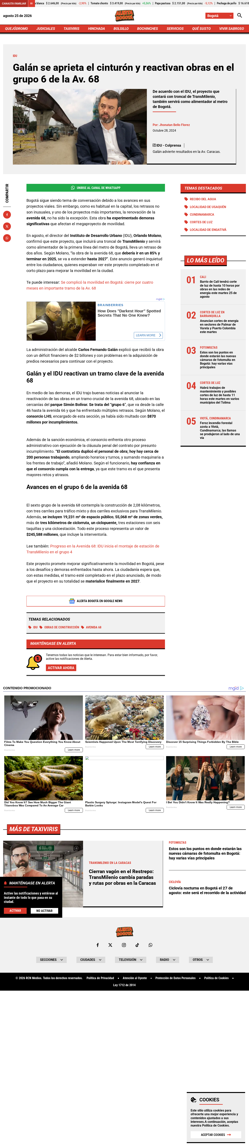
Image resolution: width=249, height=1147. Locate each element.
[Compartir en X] (7, 226)
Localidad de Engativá (208, 230)
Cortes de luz (201, 222)
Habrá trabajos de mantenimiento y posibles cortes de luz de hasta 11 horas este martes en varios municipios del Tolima (219, 395)
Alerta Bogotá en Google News (100, 601)
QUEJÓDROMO (16, 29)
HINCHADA (96, 29)
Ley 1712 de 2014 (124, 985)
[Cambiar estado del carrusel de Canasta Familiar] (31, 3)
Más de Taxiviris (34, 829)
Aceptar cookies (213, 1135)
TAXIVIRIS (71, 29)
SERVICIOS (175, 29)
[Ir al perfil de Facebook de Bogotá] (98, 945)
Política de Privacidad (100, 978)
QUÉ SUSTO (201, 29)
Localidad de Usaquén (208, 207)
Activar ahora (61, 667)
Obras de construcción (61, 627)
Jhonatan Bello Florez (174, 125)
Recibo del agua (203, 199)
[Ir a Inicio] (124, 16)
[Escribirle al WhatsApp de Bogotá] (150, 945)
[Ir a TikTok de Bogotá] (137, 945)
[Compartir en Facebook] (7, 215)
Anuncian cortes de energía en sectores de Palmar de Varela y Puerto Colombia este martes (219, 326)
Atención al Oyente (135, 978)
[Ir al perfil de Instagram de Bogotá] (124, 945)
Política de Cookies (215, 1125)
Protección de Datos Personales (175, 978)
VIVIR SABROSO (231, 29)
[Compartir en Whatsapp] (7, 238)
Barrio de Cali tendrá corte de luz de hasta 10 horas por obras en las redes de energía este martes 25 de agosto (220, 289)
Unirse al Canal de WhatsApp (98, 188)
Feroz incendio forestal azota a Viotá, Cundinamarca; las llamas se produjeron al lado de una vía (220, 430)
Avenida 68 (93, 627)
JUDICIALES (45, 29)
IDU (35, 627)
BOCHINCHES (147, 29)
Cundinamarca (202, 214)
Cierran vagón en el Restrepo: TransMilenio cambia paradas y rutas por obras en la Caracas (122, 877)
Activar (15, 910)
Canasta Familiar (14, 3)
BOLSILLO (121, 29)
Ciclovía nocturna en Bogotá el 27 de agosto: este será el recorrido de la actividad (207, 890)
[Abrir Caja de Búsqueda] (239, 16)
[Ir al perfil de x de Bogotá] (110, 945)
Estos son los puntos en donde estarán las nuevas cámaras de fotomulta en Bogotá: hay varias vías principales (218, 360)
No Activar (44, 910)
